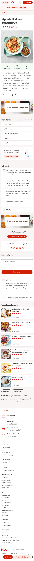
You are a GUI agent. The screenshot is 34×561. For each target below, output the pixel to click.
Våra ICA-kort (5, 487)
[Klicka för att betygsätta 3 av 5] (17, 248)
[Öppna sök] (20, 2)
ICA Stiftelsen (5, 523)
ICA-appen (4, 462)
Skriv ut (7, 95)
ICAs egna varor (5, 495)
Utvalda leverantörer (7, 510)
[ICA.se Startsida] (13, 2)
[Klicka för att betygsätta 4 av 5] (19, 248)
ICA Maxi (3, 507)
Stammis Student (6, 480)
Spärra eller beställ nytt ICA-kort (10, 538)
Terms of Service (18, 298)
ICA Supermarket (6, 502)
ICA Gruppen (5, 497)
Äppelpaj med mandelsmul (21, 323)
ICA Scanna (4, 465)
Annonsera (4, 512)
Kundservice (5, 530)
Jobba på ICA (5, 515)
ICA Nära (3, 500)
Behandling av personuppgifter (10, 540)
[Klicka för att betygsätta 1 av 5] (11, 248)
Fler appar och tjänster (7, 470)
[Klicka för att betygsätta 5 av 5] (22, 248)
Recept (6, 13)
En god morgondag (6, 525)
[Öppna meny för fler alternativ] (10, 312)
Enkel (27, 68)
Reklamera (4, 533)
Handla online (5, 445)
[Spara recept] (10, 309)
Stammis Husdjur (6, 482)
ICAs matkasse (5, 447)
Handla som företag (7, 455)
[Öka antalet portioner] (31, 120)
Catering (3, 450)
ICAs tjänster (5, 459)
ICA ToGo (4, 467)
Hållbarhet (4, 520)
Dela (15, 95)
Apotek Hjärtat (5, 452)
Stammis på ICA (6, 474)
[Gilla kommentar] (7, 291)
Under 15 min (7, 68)
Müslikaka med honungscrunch (22, 336)
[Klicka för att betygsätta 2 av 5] (14, 248)
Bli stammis (4, 477)
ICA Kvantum (5, 505)
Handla (3, 442)
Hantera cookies (6, 542)
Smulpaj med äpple (18, 377)
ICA (2, 492)
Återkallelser (5, 535)
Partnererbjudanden (7, 485)
